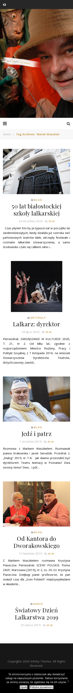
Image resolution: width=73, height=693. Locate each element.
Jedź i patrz (36, 433)
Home (7, 134)
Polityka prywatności (41, 687)
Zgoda (23, 687)
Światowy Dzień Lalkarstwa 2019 (36, 613)
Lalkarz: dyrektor (36, 324)
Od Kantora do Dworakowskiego (36, 542)
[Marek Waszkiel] (36, 63)
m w (52, 221)
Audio (38, 604)
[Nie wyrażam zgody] (68, 681)
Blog (38, 200)
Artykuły (38, 317)
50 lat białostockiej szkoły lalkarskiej (36, 209)
